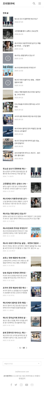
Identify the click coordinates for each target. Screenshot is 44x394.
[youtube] (26, 385)
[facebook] (11, 385)
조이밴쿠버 (9, 3)
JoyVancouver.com (22, 371)
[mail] (32, 385)
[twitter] (16, 385)
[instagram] (21, 385)
